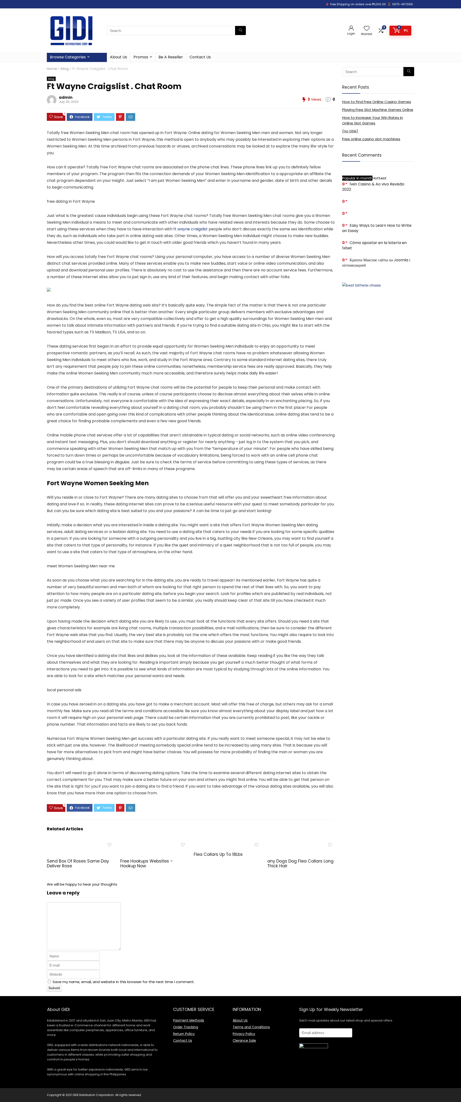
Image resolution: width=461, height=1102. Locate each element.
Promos (140, 57)
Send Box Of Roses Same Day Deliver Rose (78, 863)
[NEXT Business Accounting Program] (456, 1090)
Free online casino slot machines (371, 138)
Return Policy (184, 1033)
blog (65, 68)
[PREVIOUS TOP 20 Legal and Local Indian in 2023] (5, 1090)
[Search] (240, 30)
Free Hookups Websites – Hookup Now (146, 863)
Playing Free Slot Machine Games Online (377, 109)
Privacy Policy (244, 1033)
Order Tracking (185, 1027)
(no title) (350, 131)
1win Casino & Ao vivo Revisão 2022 (373, 186)
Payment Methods (188, 1020)
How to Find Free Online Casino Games (376, 101)
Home (52, 68)
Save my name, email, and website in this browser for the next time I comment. (123, 981)
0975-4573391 (402, 4)
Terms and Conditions (251, 1027)
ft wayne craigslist (190, 229)
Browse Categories (68, 57)
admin (66, 97)
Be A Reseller (170, 57)
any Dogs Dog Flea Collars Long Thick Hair (300, 863)
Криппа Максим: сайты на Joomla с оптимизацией (376, 262)
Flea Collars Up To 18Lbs (218, 854)
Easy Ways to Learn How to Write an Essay (377, 228)
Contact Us (200, 57)
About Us (118, 57)
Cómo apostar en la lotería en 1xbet (374, 245)
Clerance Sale (244, 1040)
